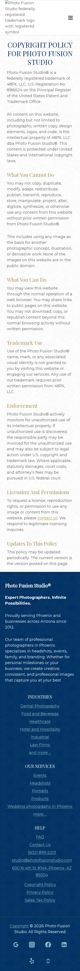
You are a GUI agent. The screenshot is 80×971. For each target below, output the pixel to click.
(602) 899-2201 (42, 852)
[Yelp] (32, 961)
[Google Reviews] (16, 944)
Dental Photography (40, 706)
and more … (40, 752)
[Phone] (48, 961)
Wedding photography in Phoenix (40, 806)
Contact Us (40, 844)
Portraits (40, 791)
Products (40, 798)
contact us (48, 518)
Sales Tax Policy (40, 900)
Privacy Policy (40, 892)
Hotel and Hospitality (40, 729)
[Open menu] (70, 18)
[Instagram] (32, 944)
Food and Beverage (40, 713)
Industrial (40, 737)
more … (40, 814)
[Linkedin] (64, 944)
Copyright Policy (40, 884)
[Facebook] (48, 944)
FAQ (40, 837)
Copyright (19, 926)
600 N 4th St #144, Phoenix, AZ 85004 (42, 871)
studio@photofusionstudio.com (42, 860)
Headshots (40, 783)
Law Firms (40, 744)
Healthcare (40, 721)
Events (40, 775)
